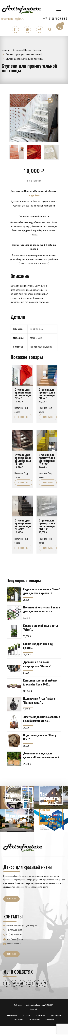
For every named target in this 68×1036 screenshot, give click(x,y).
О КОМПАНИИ (12, 1015)
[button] (50, 98)
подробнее (34, 195)
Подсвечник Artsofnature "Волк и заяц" (39, 700)
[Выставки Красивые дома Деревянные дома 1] (51, 820)
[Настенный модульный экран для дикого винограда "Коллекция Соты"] (14, 612)
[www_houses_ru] (17, 797)
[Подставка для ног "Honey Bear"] (14, 740)
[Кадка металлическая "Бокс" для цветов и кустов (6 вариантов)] (14, 594)
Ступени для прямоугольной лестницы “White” (47, 524)
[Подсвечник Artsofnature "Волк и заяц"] (14, 704)
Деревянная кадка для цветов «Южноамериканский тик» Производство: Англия (41, 755)
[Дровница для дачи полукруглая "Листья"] (14, 667)
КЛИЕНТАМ (40, 1015)
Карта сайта (34, 1009)
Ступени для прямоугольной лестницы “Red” (23, 393)
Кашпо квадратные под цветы (38, 646)
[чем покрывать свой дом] (51, 797)
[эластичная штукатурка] (17, 820)
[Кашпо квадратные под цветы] (14, 649)
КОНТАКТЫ (50, 1019)
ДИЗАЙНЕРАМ (34, 1019)
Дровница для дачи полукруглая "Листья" (37, 664)
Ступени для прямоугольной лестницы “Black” (23, 524)
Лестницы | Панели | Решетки (27, 50)
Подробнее (23, 417)
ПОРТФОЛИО (56, 1015)
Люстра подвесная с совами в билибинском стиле (41, 719)
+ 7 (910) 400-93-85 (55, 18)
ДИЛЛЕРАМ (18, 1019)
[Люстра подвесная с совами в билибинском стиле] (14, 722)
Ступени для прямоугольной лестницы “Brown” (23, 459)
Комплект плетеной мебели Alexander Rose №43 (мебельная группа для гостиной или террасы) (40, 682)
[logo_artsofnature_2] (22, 847)
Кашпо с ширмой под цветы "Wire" (40, 627)
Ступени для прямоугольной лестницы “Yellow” (47, 459)
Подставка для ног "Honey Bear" (39, 737)
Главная (5, 50)
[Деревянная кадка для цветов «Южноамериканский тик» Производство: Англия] (14, 758)
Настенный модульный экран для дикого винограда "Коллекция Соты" (41, 609)
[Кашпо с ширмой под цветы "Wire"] (14, 631)
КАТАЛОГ (27, 1015)
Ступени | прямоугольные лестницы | (24, 54)
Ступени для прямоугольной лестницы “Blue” (47, 393)
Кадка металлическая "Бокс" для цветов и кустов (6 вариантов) (41, 591)
